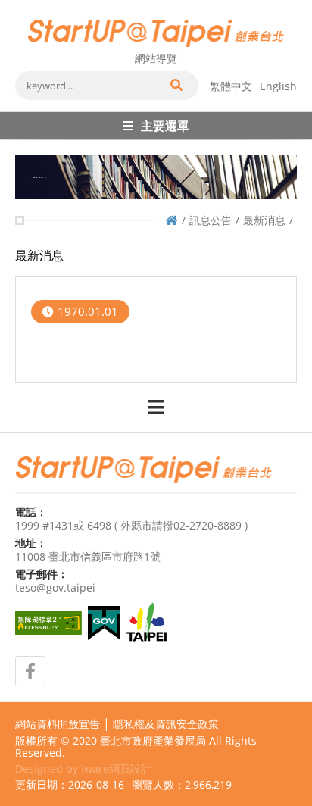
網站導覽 (156, 58)
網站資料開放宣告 (57, 724)
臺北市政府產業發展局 (153, 740)
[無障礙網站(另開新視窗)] (48, 623)
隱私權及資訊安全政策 (166, 724)
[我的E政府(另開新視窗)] (104, 623)
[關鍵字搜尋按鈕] (175, 85)
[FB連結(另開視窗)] (30, 671)
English (278, 86)
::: (19, 6)
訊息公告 (210, 220)
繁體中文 (231, 86)
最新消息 (264, 220)
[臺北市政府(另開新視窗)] (146, 623)
